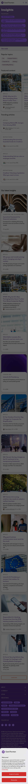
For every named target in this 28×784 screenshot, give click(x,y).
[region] (14, 766)
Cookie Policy (5, 769)
